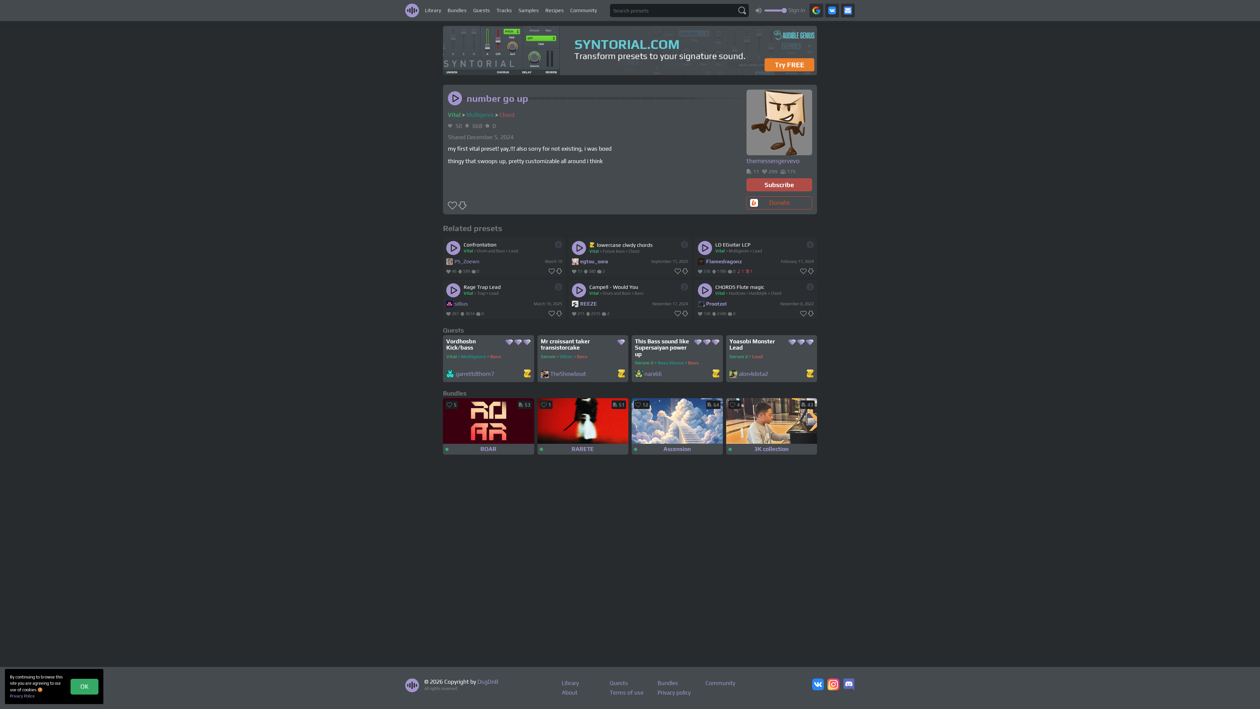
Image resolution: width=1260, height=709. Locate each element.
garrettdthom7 (475, 374)
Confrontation (480, 245)
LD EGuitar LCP (732, 245)
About (570, 692)
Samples (528, 10)
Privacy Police (22, 696)
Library (433, 10)
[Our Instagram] (833, 685)
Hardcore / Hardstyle (748, 293)
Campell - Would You (613, 287)
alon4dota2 (753, 374)
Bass (639, 293)
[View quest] (527, 374)
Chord (506, 115)
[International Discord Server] (849, 685)
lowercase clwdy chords (625, 245)
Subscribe (779, 184)
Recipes (554, 10)
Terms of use (626, 692)
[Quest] (592, 245)
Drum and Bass (491, 250)
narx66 (653, 374)
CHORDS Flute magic (739, 287)
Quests (481, 10)
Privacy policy (674, 692)
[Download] (559, 271)
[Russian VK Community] (818, 685)
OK (84, 686)
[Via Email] (848, 10)
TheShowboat (568, 374)
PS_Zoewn (466, 261)
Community (583, 10)
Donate (779, 202)
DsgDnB (487, 681)
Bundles (457, 10)
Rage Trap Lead (482, 287)
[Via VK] (832, 10)
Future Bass (614, 251)
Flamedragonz (724, 261)
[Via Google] (816, 10)
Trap (481, 293)
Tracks (504, 10)
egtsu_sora (594, 261)
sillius (461, 304)
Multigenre (480, 115)
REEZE (588, 304)
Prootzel (716, 304)
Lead (513, 250)
